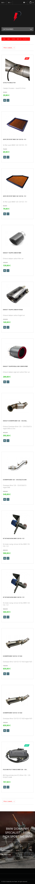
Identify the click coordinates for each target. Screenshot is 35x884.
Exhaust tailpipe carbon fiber (12, 253)
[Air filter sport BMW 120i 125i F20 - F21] (17, 125)
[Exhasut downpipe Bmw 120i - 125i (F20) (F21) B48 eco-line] (17, 407)
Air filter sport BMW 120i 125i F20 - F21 (14, 139)
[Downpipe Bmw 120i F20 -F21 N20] (17, 642)
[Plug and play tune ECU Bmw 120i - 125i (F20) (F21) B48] (17, 755)
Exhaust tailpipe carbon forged (13, 309)
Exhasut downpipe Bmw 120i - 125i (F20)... (15, 421)
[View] (4, 100)
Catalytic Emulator (9, 83)
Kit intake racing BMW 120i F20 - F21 (13, 597)
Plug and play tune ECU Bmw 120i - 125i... (15, 769)
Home (3, 39)
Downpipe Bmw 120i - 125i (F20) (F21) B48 (14, 480)
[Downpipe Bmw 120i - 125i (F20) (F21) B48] (17, 465)
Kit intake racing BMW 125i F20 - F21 (13, 538)
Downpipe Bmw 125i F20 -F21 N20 (12, 713)
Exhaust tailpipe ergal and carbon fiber (15, 366)
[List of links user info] (25, 2)
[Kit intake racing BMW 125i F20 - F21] (17, 524)
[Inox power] (17, 15)
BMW (8, 39)
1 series (13, 39)
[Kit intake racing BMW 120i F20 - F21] (17, 583)
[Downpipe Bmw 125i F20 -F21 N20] (17, 698)
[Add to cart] (8, 100)
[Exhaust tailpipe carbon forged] (17, 295)
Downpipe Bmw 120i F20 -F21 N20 (12, 656)
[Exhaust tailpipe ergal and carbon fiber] (17, 352)
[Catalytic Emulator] (17, 68)
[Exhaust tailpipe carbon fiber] (17, 239)
